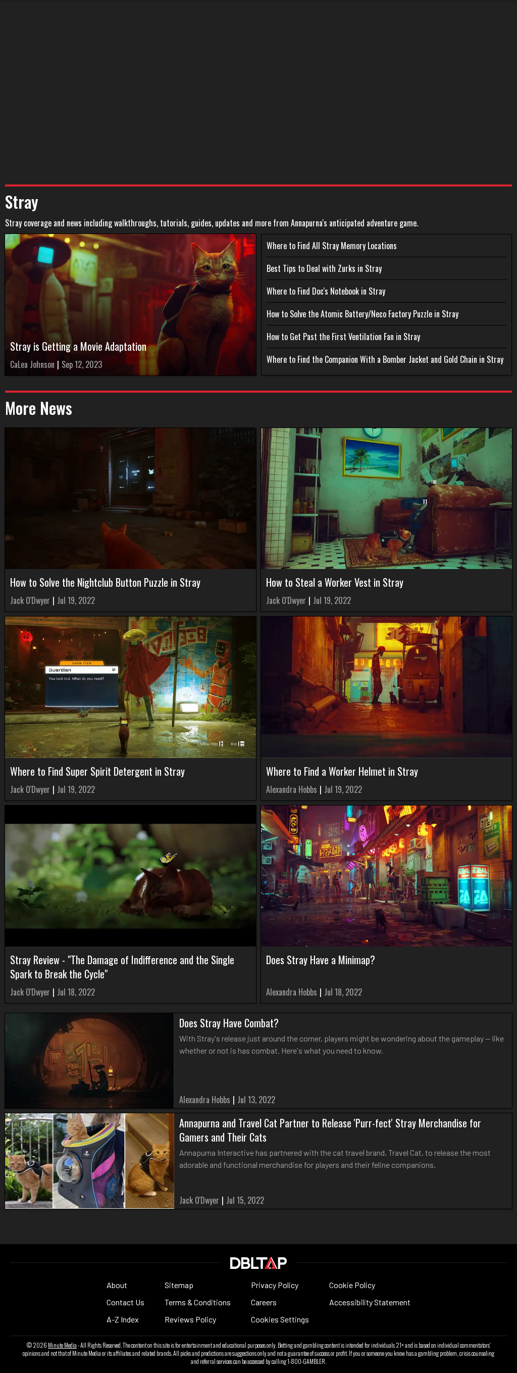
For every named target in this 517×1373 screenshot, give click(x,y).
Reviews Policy (190, 1319)
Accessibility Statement (369, 1302)
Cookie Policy (352, 1285)
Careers (264, 1302)
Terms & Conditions (198, 1302)
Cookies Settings (280, 1319)
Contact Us (125, 1302)
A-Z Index (123, 1319)
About (117, 1285)
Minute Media (62, 1345)
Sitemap (179, 1285)
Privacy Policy (274, 1285)
